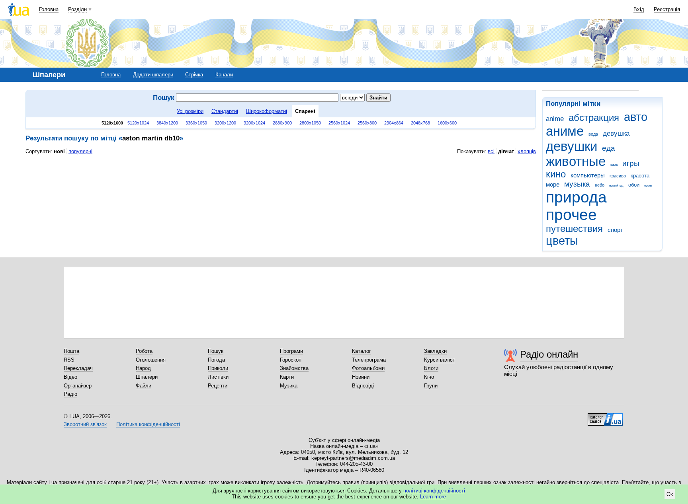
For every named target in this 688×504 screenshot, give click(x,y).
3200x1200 (225, 123)
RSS (69, 360)
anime (555, 119)
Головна (49, 9)
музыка (577, 184)
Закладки (435, 351)
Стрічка (194, 75)
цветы (562, 240)
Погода (216, 360)
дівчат (506, 151)
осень (648, 185)
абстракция (594, 118)
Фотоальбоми (368, 368)
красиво (618, 175)
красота (640, 176)
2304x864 (393, 123)
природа (576, 197)
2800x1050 (310, 123)
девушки (571, 146)
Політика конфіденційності (148, 424)
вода (593, 134)
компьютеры (588, 175)
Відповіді (363, 386)
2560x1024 (339, 123)
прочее (571, 214)
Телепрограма (369, 360)
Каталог (361, 351)
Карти (287, 377)
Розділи (77, 9)
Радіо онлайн (549, 354)
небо (599, 185)
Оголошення (151, 360)
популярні (80, 151)
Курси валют (439, 360)
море (552, 184)
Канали (224, 75)
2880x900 (282, 123)
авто (635, 117)
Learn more (433, 497)
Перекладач (78, 368)
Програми (291, 351)
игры (630, 163)
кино (556, 174)
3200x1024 (254, 123)
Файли (143, 386)
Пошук (215, 351)
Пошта (71, 351)
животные (576, 161)
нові (59, 151)
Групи (431, 386)
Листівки (218, 377)
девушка (616, 133)
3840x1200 (167, 123)
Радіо (70, 394)
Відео (70, 377)
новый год (616, 185)
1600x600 (447, 123)
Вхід (638, 9)
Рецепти (217, 386)
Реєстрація (667, 9)
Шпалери (147, 377)
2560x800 (367, 123)
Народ (143, 368)
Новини (360, 377)
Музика (288, 386)
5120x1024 (138, 123)
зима (614, 165)
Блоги (431, 368)
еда (608, 148)
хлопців (527, 151)
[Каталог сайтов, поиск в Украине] (605, 416)
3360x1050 (196, 123)
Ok (669, 494)
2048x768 (420, 123)
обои (633, 185)
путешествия (574, 229)
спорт (615, 229)
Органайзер (78, 386)
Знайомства (294, 368)
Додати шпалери (153, 75)
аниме (565, 131)
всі (491, 151)
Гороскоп (290, 360)
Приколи (218, 368)
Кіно (429, 377)
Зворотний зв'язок (85, 424)
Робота (144, 351)
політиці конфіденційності (434, 491)
